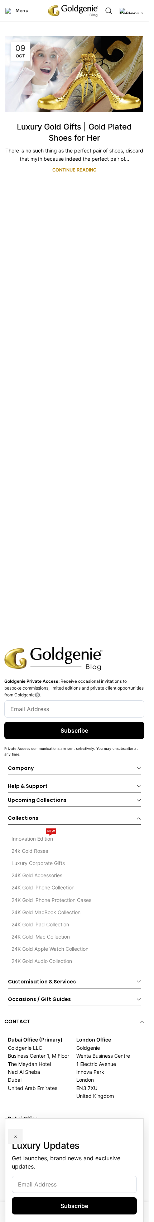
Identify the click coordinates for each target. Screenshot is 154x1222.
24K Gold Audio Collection (41, 961)
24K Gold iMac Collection (40, 937)
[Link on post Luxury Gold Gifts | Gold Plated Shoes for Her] (74, 74)
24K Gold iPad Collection (40, 924)
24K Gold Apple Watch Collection (49, 949)
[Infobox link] (131, 11)
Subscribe (74, 730)
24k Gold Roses (29, 851)
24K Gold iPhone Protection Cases (51, 900)
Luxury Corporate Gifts (38, 863)
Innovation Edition (33, 837)
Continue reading (74, 170)
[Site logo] (73, 10)
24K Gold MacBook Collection (46, 912)
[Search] (109, 11)
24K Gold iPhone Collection (42, 887)
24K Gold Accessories (36, 875)
